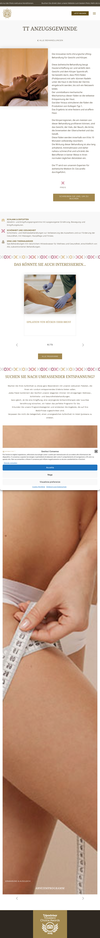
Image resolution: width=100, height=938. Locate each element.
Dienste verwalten (10, 463)
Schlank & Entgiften (18, 219)
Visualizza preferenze (50, 482)
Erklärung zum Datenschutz (56, 487)
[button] (96, 451)
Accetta (50, 467)
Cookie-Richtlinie (38, 487)
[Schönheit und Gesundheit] (3, 231)
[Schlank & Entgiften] (3, 220)
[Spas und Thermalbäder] (3, 242)
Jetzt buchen (80, 13)
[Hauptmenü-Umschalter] (94, 13)
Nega (50, 474)
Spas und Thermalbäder (20, 241)
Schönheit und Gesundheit (21, 230)
